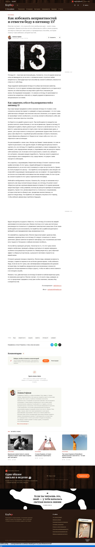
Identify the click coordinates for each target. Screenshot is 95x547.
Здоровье (54, 9)
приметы (37, 337)
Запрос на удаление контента (60, 534)
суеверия (53, 337)
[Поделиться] (59, 37)
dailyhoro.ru (57, 285)
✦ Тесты (60, 9)
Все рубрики (10, 9)
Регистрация (54, 360)
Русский (14, 1)
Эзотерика (37, 9)
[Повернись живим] (87, 540)
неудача (30, 337)
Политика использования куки (60, 531)
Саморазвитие (46, 9)
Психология (21, 9)
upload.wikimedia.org (54, 289)
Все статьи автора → (22, 423)
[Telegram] (52, 344)
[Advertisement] (34, 210)
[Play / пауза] (72, 1)
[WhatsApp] (55, 344)
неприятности (21, 337)
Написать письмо (57, 519)
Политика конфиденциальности (60, 529)
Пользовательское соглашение (60, 522)
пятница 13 (45, 337)
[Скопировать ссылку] (59, 344)
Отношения (29, 9)
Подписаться (83, 476)
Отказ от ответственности (59, 526)
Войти (46, 360)
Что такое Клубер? (57, 517)
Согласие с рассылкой (58, 524)
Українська (7, 1)
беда (14, 337)
